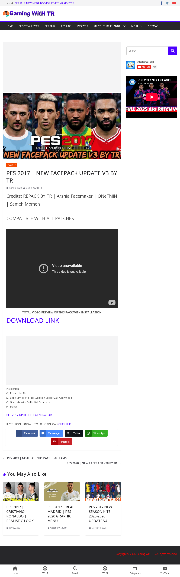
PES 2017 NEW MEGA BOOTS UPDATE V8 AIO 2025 (44, 5)
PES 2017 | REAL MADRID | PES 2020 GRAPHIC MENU (60, 514)
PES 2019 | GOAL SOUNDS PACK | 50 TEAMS (35, 458)
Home (9, 26)
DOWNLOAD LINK (32, 320)
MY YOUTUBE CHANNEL (108, 26)
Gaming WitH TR (34, 187)
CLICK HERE (65, 424)
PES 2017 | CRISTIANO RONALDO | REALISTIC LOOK (20, 514)
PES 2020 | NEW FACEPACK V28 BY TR (94, 463)
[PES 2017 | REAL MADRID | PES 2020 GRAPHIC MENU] (62, 485)
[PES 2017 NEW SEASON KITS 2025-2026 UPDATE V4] (103, 485)
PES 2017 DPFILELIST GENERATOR (29, 415)
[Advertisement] (62, 67)
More (135, 26)
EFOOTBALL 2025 (29, 26)
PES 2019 (82, 26)
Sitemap (153, 26)
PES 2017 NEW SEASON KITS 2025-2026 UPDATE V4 (100, 514)
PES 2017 (50, 26)
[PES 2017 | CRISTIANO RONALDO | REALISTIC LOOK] (21, 485)
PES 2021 (66, 26)
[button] (124, 26)
